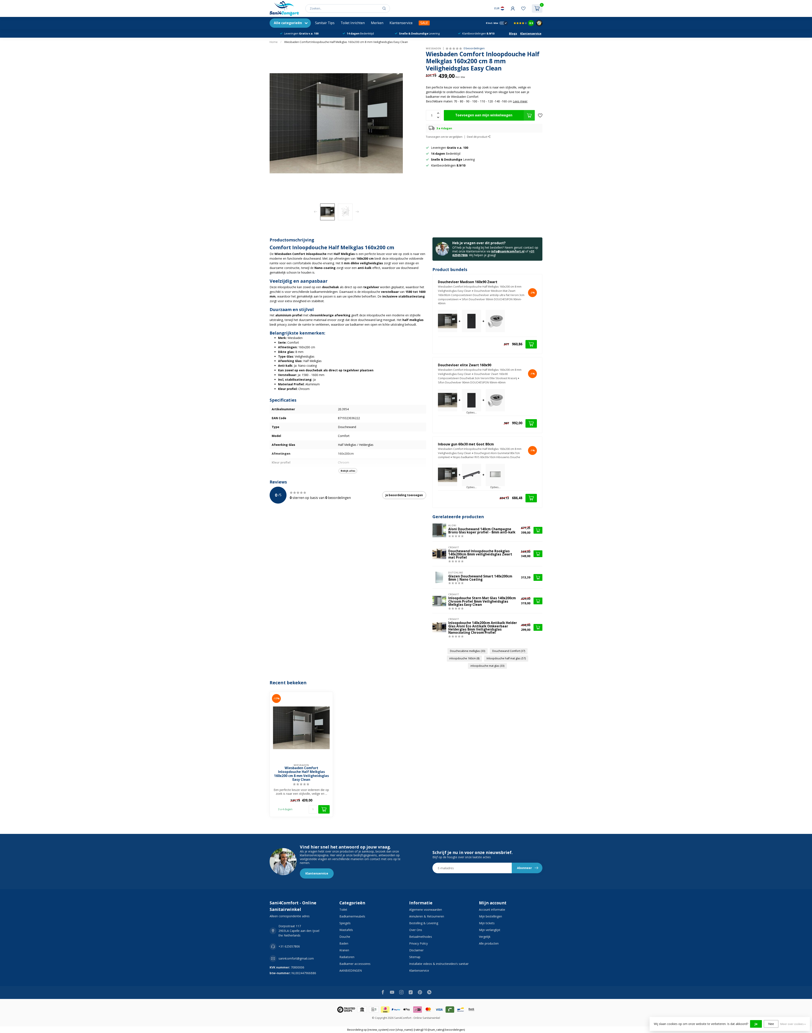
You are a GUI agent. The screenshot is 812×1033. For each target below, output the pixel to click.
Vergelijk (484, 937)
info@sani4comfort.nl (507, 251)
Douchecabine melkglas (467, 651)
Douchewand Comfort (508, 651)
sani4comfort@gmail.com (296, 958)
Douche (344, 937)
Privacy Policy (418, 943)
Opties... (471, 412)
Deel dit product (477, 137)
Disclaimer (416, 950)
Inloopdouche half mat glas (506, 658)
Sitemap (414, 957)
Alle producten (489, 943)
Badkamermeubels (352, 916)
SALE (424, 23)
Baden (343, 943)
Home (274, 42)
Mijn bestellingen (490, 916)
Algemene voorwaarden (425, 910)
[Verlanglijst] (523, 8)
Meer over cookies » (793, 1024)
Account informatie (492, 910)
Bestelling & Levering (423, 923)
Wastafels (346, 930)
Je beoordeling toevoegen (404, 495)
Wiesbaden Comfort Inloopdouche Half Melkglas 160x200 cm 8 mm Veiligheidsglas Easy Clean (346, 42)
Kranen (344, 950)
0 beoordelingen (474, 48)
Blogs (513, 33)
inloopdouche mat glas (487, 666)
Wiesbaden (433, 48)
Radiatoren (346, 957)
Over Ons (415, 930)
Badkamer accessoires (354, 964)
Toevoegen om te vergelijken (444, 137)
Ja (755, 1024)
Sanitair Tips (325, 23)
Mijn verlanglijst (489, 930)
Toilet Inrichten (353, 23)
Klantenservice (401, 23)
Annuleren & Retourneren (426, 916)
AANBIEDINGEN (350, 970)
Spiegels (345, 923)
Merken (377, 23)
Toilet (343, 910)
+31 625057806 (289, 946)
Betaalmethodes (420, 937)
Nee (771, 1024)
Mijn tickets (487, 923)
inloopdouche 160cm (464, 658)
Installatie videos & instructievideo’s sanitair (439, 964)
